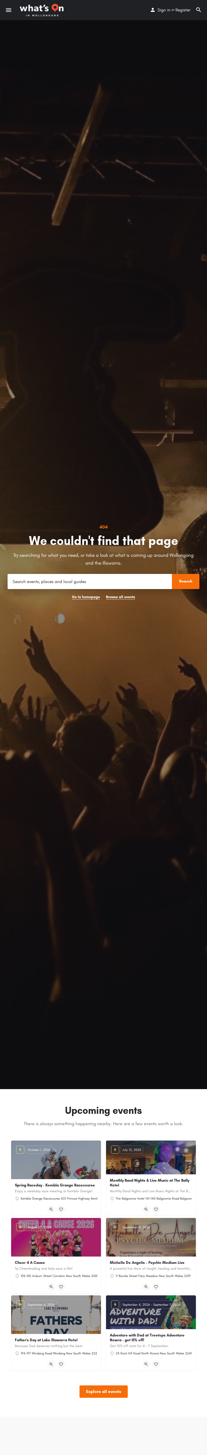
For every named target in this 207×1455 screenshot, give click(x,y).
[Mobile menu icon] (8, 10)
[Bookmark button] (61, 1209)
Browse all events (120, 597)
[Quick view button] (51, 1209)
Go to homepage (86, 597)
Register (182, 9)
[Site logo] (42, 10)
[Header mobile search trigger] (198, 10)
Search (185, 581)
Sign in (164, 9)
